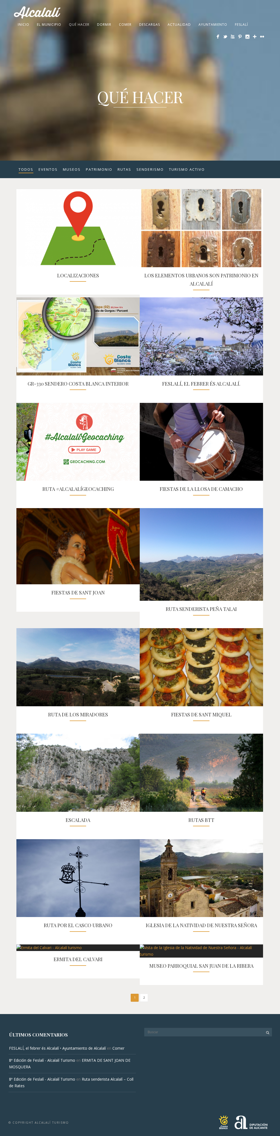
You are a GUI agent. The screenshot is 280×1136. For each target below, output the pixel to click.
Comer (125, 24)
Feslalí (241, 24)
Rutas (124, 169)
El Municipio (49, 24)
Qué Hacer (79, 24)
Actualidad (179, 24)
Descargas (149, 24)
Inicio (23, 24)
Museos (72, 169)
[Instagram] (247, 36)
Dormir (104, 24)
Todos (26, 169)
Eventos (48, 169)
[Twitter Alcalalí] (225, 36)
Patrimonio (99, 169)
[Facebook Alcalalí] (217, 36)
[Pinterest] (240, 36)
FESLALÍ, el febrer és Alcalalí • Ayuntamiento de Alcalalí (57, 1048)
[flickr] (262, 36)
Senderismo (150, 169)
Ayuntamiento (213, 24)
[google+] (254, 36)
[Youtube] (232, 36)
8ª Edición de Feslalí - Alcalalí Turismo (42, 1060)
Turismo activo (187, 169)
